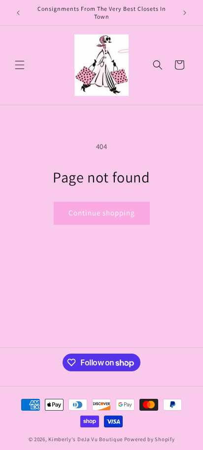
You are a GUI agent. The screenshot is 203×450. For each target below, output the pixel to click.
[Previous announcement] (18, 13)
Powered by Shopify (149, 439)
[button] (20, 65)
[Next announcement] (185, 13)
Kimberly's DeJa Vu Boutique (85, 439)
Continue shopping (101, 212)
